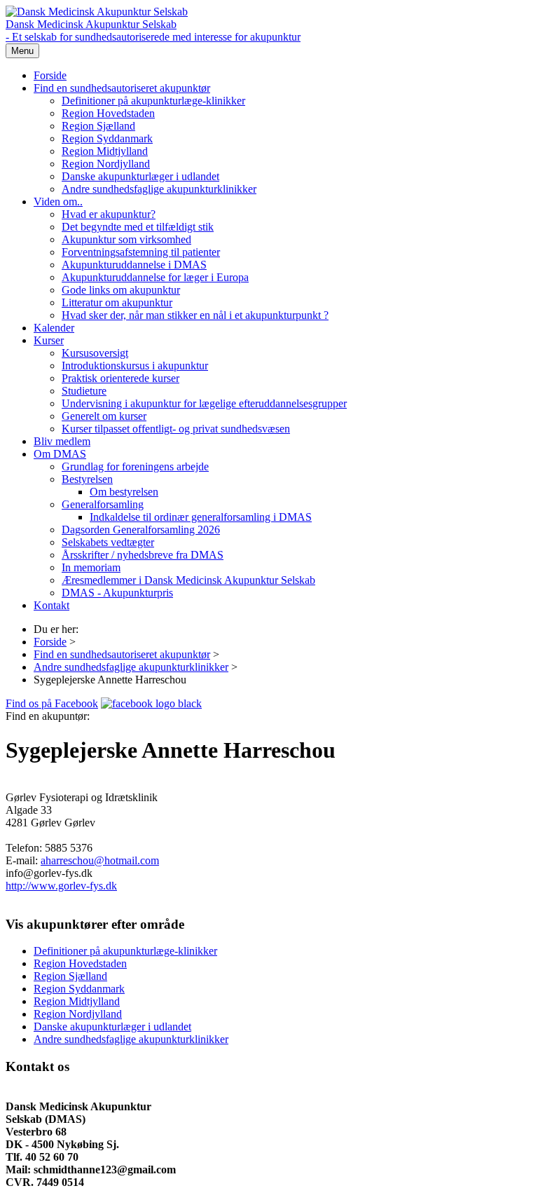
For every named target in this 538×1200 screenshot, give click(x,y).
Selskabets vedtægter (108, 542)
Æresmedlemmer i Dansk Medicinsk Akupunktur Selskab (188, 580)
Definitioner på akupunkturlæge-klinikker (153, 101)
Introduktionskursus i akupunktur (135, 365)
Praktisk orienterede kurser (120, 378)
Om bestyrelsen (124, 492)
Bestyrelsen (87, 479)
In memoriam (91, 567)
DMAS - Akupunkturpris (117, 593)
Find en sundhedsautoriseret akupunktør (122, 88)
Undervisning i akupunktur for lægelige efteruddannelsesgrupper (204, 403)
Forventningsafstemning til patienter (141, 252)
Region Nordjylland (106, 164)
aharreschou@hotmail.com (100, 860)
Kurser (49, 340)
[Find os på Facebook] (151, 703)
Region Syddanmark (107, 138)
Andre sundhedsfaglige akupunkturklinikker (159, 189)
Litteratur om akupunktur (117, 302)
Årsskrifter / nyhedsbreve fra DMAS (142, 555)
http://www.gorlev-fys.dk (61, 886)
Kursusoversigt (95, 353)
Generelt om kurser (104, 416)
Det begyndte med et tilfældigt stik (138, 227)
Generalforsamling (103, 504)
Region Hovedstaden (108, 113)
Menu (22, 51)
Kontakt (51, 605)
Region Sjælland (98, 126)
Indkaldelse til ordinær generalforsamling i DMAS (201, 517)
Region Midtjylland (105, 151)
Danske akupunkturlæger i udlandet (140, 176)
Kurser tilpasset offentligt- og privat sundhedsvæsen (176, 429)
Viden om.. (58, 201)
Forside (50, 75)
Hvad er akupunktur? (109, 214)
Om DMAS (60, 454)
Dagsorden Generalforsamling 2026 (141, 530)
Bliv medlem (62, 441)
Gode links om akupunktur (121, 290)
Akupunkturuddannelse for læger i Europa (155, 277)
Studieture (84, 391)
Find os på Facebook (52, 703)
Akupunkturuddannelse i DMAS (134, 265)
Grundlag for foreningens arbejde (135, 466)
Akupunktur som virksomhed (126, 239)
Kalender (54, 328)
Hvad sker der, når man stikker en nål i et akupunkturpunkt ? (195, 315)
